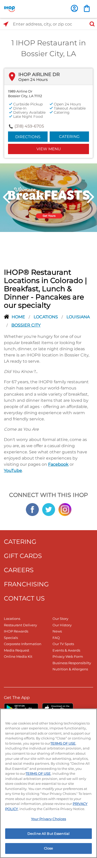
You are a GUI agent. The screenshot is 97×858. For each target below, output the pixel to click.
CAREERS (19, 570)
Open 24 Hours (33, 79)
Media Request (16, 650)
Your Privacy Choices (48, 819)
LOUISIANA (78, 316)
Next (90, 197)
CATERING (20, 541)
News (57, 631)
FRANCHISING (26, 584)
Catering (69, 136)
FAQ (56, 638)
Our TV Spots (63, 644)
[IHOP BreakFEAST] (48, 197)
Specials (11, 638)
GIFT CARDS (23, 556)
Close (48, 848)
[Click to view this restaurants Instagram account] (64, 509)
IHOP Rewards (16, 631)
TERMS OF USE (63, 743)
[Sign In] (74, 8)
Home (19, 316)
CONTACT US (24, 598)
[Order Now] (87, 8)
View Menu (48, 148)
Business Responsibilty (72, 663)
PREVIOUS (6, 197)
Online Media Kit (18, 656)
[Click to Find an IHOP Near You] (6, 24)
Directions (27, 136)
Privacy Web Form (68, 656)
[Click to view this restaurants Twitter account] (48, 509)
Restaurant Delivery (20, 625)
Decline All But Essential (48, 833)
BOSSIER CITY (26, 325)
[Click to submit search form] (90, 24)
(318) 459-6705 (29, 126)
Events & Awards (66, 650)
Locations (46, 316)
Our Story (60, 619)
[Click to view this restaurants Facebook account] (32, 509)
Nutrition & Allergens (70, 669)
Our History (62, 625)
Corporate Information (22, 644)
